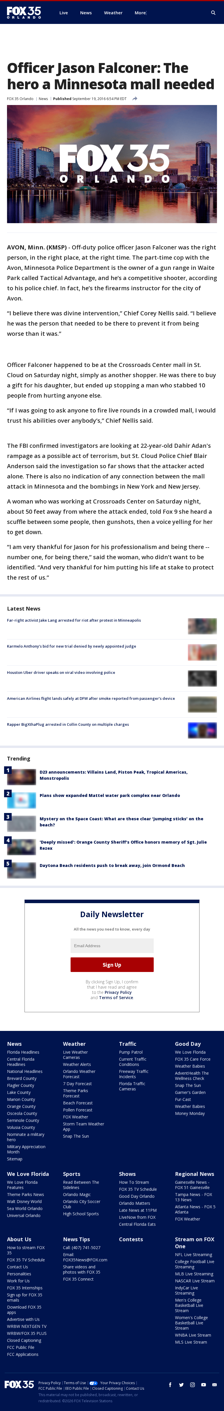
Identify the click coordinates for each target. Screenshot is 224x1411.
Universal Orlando (24, 1215)
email (214, 1384)
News (43, 98)
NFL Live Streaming (193, 1254)
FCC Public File (20, 1347)
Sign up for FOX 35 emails (24, 1297)
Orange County (21, 1106)
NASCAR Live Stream (195, 1281)
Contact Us (17, 1267)
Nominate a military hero (25, 1137)
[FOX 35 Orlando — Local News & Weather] (26, 13)
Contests (131, 1239)
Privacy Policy (118, 992)
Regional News (194, 1173)
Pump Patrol (131, 1052)
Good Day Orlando (137, 1196)
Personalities (19, 1274)
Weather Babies (190, 1066)
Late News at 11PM (138, 1210)
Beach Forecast (78, 1103)
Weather (74, 1043)
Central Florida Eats (137, 1224)
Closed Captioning (24, 1340)
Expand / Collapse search (213, 13)
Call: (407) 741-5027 (81, 1247)
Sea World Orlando (25, 1208)
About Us (19, 1239)
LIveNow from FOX (137, 1217)
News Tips (76, 1239)
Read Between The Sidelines (81, 1184)
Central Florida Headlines (20, 1061)
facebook (170, 1384)
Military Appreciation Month (26, 1149)
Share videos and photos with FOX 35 (81, 1269)
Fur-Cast (183, 1099)
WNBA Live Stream (193, 1335)
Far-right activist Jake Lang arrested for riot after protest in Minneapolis (74, 620)
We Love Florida (190, 1052)
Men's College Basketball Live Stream (189, 1305)
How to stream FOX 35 (26, 1250)
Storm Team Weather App (83, 1126)
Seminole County (23, 1120)
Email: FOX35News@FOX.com (85, 1257)
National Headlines (25, 1071)
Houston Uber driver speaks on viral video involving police (61, 672)
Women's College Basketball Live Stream (191, 1323)
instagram (192, 1384)
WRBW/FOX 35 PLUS (27, 1333)
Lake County (19, 1092)
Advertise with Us (23, 1319)
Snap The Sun (76, 1136)
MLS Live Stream (191, 1342)
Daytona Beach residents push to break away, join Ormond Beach (112, 865)
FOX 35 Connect (78, 1279)
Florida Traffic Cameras (132, 1086)
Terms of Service (116, 997)
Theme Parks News (25, 1194)
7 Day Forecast (77, 1083)
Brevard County (21, 1078)
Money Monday (190, 1113)
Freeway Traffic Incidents (133, 1074)
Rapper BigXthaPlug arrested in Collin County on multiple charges (68, 724)
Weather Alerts (77, 1064)
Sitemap (14, 1159)
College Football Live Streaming (194, 1264)
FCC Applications (22, 1354)
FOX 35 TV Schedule (138, 1189)
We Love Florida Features (22, 1184)
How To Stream (134, 1182)
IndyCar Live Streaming (186, 1290)
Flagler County (20, 1085)
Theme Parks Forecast (75, 1093)
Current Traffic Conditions (132, 1061)
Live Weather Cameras (75, 1054)
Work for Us (18, 1281)
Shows (127, 1173)
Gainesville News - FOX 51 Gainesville (192, 1184)
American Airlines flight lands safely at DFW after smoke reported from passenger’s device (91, 698)
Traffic (127, 1043)
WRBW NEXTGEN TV (26, 1326)
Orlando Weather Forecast (79, 1074)
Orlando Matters (134, 1203)
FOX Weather (75, 1117)
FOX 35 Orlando (20, 98)
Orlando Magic (77, 1194)
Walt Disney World (24, 1201)
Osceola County (22, 1113)
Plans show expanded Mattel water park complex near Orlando (110, 795)
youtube (203, 1384)
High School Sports (81, 1213)
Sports (71, 1173)
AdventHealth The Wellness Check (192, 1075)
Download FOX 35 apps (24, 1309)
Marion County (21, 1099)
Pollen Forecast (77, 1110)
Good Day (188, 1043)
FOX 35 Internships (25, 1288)
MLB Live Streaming (194, 1274)
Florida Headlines (23, 1052)
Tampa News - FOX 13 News (193, 1197)
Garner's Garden (190, 1092)
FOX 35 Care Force (193, 1059)
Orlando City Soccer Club (81, 1204)
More (140, 12)
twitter (181, 1384)
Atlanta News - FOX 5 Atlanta (195, 1209)
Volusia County (21, 1127)
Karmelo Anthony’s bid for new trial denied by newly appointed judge (71, 646)
